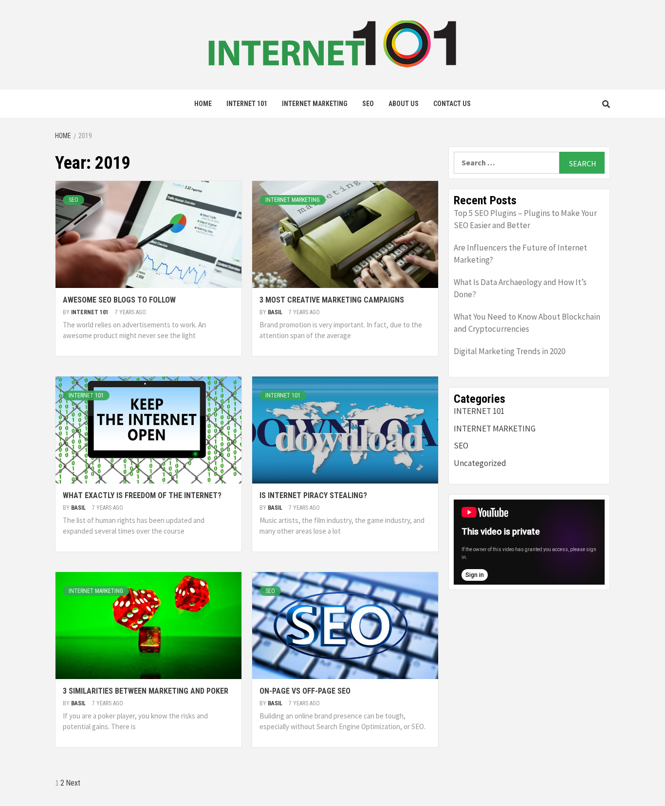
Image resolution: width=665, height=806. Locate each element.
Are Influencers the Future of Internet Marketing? (520, 254)
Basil (276, 312)
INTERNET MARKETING (315, 103)
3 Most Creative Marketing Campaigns (331, 299)
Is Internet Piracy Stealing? (313, 495)
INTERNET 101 (246, 103)
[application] (529, 542)
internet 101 (90, 312)
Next (73, 783)
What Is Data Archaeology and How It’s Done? (520, 288)
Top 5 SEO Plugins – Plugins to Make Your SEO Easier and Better (525, 219)
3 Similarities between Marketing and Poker (145, 691)
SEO (368, 103)
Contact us (452, 103)
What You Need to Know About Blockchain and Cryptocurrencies (527, 323)
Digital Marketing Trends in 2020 (509, 351)
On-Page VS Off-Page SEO (305, 691)
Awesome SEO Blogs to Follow (119, 299)
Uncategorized (480, 463)
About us (403, 103)
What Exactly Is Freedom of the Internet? (142, 495)
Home (203, 103)
